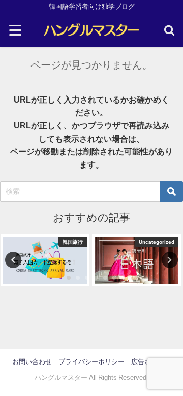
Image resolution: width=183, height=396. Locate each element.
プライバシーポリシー (91, 361)
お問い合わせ (32, 361)
